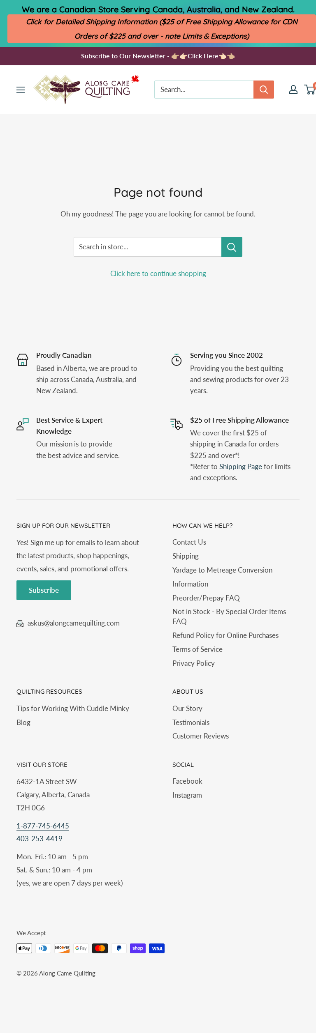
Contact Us (189, 542)
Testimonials (190, 722)
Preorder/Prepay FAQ (206, 598)
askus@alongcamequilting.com (74, 623)
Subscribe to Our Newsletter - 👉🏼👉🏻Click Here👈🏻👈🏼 (158, 56)
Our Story (187, 708)
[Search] (263, 90)
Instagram (187, 795)
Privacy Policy (193, 663)
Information (190, 584)
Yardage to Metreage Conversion (222, 570)
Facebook (187, 781)
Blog (23, 722)
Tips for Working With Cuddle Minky (72, 708)
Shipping (185, 556)
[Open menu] (20, 90)
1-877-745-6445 (42, 825)
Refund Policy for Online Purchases (225, 635)
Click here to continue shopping (158, 273)
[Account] (293, 89)
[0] (310, 89)
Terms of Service (197, 649)
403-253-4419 (39, 838)
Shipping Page (240, 466)
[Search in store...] (231, 247)
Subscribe (44, 590)
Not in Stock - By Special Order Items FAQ (229, 616)
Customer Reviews (200, 736)
